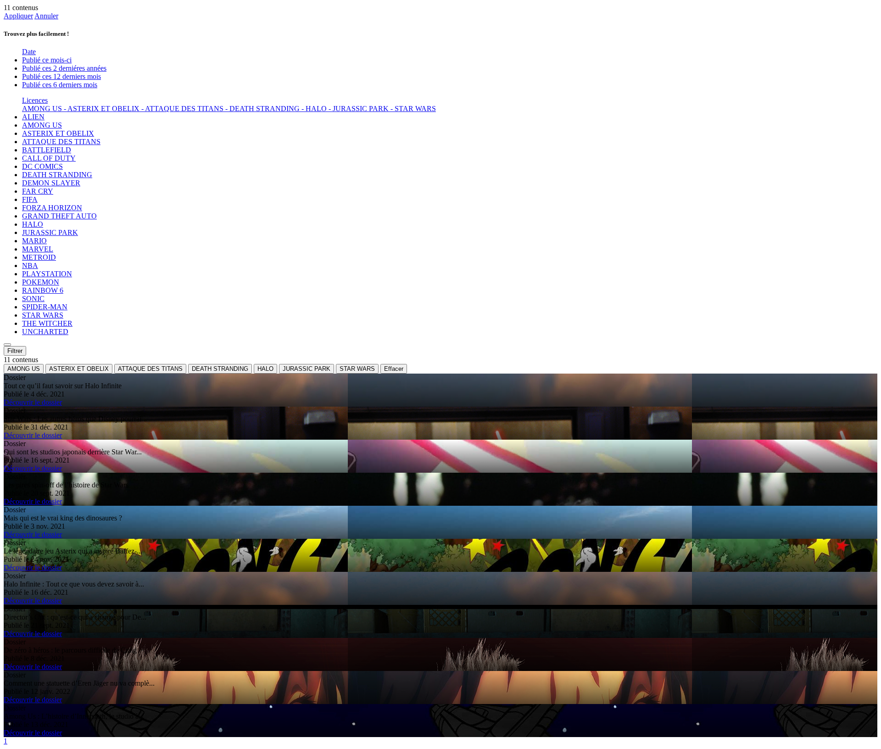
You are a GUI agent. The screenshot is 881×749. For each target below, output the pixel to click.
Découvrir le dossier (33, 402)
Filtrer (14, 350)
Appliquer (18, 16)
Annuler (46, 16)
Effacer (393, 368)
